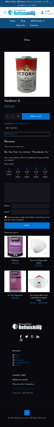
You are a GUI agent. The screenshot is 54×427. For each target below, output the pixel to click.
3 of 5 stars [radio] (27, 174)
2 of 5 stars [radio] (18, 174)
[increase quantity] (18, 116)
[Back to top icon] (27, 412)
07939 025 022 (27, 393)
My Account (19, 360)
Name (7, 206)
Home (17, 355)
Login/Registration (22, 362)
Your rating (9, 164)
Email (7, 212)
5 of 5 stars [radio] (45, 174)
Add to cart (35, 116)
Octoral (27, 123)
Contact (18, 365)
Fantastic (15, 260)
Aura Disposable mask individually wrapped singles (39, 297)
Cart (16, 358)
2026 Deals (18, 123)
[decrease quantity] (7, 116)
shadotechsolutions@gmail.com (23, 388)
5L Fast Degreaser (15, 295)
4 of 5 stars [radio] (36, 174)
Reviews (11, 134)
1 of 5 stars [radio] (8, 173)
